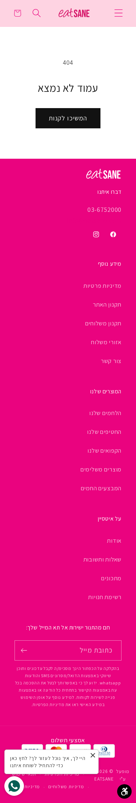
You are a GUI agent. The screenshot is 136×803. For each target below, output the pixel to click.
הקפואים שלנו (104, 450)
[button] (118, 13)
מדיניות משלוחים (66, 786)
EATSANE (104, 779)
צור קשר (111, 361)
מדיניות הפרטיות (62, 774)
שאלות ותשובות (102, 559)
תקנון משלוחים (103, 323)
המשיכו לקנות (68, 118)
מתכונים (111, 578)
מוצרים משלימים (101, 469)
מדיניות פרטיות (102, 286)
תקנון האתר (107, 304)
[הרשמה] (24, 650)
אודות (114, 540)
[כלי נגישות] (124, 791)
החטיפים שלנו (104, 432)
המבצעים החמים (101, 488)
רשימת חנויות (104, 597)
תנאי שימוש (24, 774)
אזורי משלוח (106, 342)
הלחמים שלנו (105, 413)
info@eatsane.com (94, 220)
